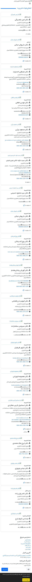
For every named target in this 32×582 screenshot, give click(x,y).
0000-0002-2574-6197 (22, 311)
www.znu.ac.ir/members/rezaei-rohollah (18, 252)
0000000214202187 (23, 227)
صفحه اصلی (28, 540)
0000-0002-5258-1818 (22, 178)
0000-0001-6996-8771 (22, 255)
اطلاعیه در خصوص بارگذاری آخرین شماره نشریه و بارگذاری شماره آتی (17, 556)
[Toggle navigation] (16, 3)
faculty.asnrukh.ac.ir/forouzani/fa (19, 385)
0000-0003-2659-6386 (22, 146)
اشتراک (5, 569)
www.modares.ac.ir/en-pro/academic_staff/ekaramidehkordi (21, 419)
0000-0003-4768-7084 (22, 425)
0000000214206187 (23, 57)
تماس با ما (28, 547)
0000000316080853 (23, 504)
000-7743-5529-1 (23, 454)
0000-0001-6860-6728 (22, 362)
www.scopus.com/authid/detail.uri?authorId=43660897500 (20, 172)
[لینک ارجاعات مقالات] (23, 61)
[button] (21, 576)
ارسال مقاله (28, 545)
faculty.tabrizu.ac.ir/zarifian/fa (20, 358)
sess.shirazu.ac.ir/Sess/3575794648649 (18, 281)
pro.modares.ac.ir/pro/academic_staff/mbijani (16, 140)
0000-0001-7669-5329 (22, 391)
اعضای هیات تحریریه (26, 543)
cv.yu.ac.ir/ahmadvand (22, 82)
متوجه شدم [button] (26, 580)
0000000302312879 (23, 115)
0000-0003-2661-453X (22, 286)
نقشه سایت (28, 549)
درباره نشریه (27, 541)
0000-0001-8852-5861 (22, 88)
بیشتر (25, 431)
